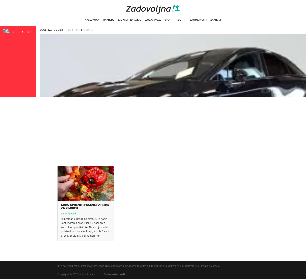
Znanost (215, 20)
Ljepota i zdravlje (129, 20)
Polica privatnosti (114, 274)
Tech (179, 20)
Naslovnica (92, 20)
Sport (169, 20)
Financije (108, 20)
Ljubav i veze (153, 20)
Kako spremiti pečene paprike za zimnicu (85, 206)
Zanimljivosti (198, 20)
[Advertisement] (153, 125)
